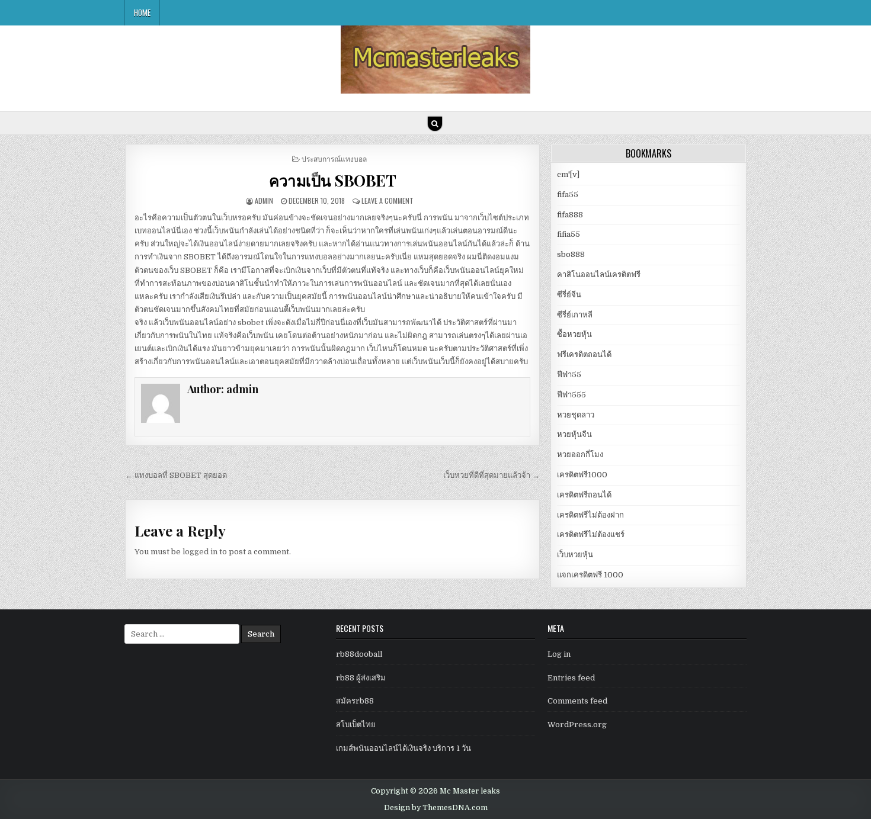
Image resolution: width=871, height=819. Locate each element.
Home (142, 12)
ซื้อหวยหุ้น (574, 334)
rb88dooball (359, 654)
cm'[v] (568, 174)
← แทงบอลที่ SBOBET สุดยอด (176, 475)
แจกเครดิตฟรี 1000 (590, 574)
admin (264, 200)
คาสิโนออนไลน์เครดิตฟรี (599, 274)
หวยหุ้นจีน (574, 434)
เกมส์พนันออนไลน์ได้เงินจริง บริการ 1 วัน (403, 748)
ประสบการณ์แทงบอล (334, 158)
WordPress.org (577, 724)
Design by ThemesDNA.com (436, 808)
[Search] (435, 124)
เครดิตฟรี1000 (582, 474)
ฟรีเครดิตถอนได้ (584, 354)
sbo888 (571, 254)
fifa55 (567, 194)
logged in (199, 551)
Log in (559, 654)
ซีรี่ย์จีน (569, 294)
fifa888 (570, 214)
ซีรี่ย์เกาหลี (575, 314)
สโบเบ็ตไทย (356, 724)
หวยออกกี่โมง (580, 454)
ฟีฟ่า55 (569, 374)
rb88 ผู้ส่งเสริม (361, 677)
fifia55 (568, 234)
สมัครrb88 (355, 700)
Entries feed (571, 677)
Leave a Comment (387, 200)
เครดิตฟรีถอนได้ (584, 494)
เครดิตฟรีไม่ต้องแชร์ (591, 534)
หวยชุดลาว (575, 414)
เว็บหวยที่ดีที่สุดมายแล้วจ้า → (491, 475)
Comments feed (577, 700)
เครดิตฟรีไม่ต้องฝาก (590, 514)
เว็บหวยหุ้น (575, 554)
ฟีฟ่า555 (571, 394)
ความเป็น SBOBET (332, 180)
